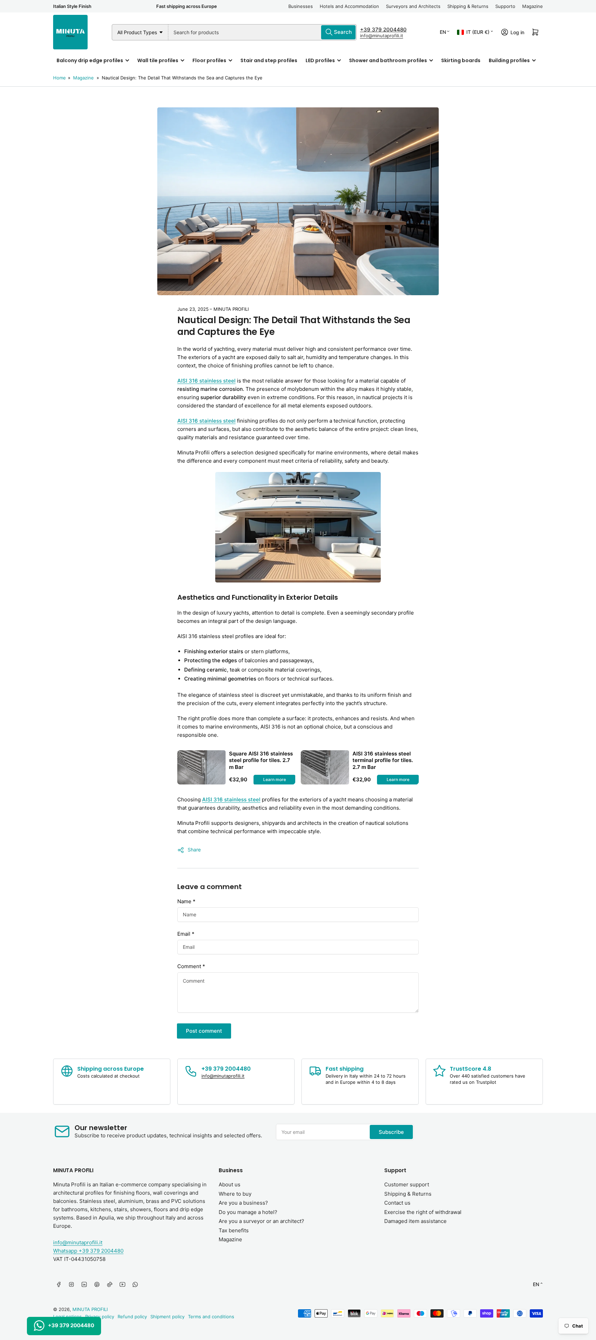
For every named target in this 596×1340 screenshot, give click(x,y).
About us (229, 1184)
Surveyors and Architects (413, 6)
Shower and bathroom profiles (388, 60)
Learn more (274, 779)
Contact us (397, 1202)
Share (194, 849)
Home (59, 77)
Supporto (505, 6)
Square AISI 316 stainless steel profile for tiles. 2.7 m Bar (261, 760)
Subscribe (391, 1132)
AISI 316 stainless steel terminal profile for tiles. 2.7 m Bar (382, 760)
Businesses (300, 6)
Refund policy (132, 1316)
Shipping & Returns (467, 6)
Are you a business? (243, 1202)
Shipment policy (167, 1316)
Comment (191, 966)
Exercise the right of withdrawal (422, 1212)
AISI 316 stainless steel (231, 799)
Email (186, 934)
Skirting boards (460, 60)
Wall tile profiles (157, 60)
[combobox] (262, 32)
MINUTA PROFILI (90, 1309)
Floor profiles (209, 60)
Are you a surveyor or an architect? (261, 1221)
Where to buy (235, 1193)
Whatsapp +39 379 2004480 (88, 1250)
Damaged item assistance (415, 1221)
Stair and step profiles (268, 60)
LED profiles (320, 60)
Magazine (532, 6)
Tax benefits (234, 1230)
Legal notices (67, 1316)
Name (186, 901)
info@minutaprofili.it (381, 35)
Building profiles (509, 60)
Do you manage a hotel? (248, 1212)
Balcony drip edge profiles (90, 60)
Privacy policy (99, 1316)
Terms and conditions (211, 1316)
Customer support (406, 1184)
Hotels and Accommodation (349, 6)
